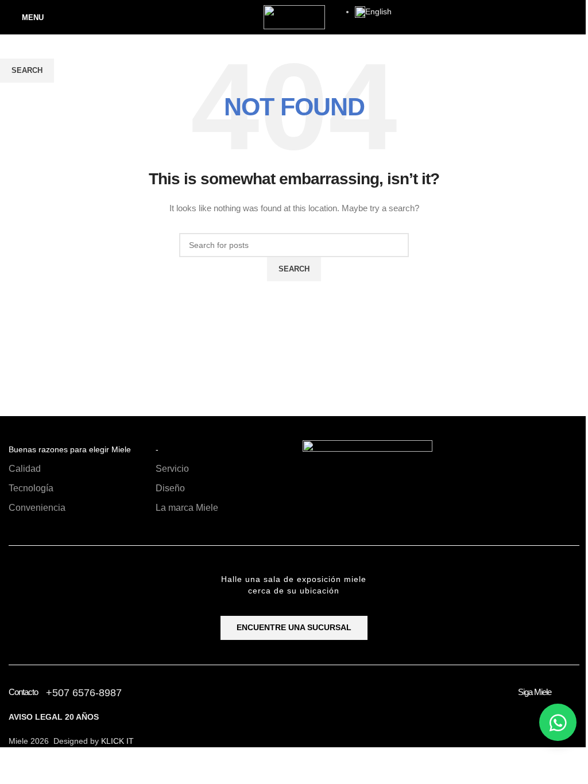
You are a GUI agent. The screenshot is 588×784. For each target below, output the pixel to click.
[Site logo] (294, 16)
